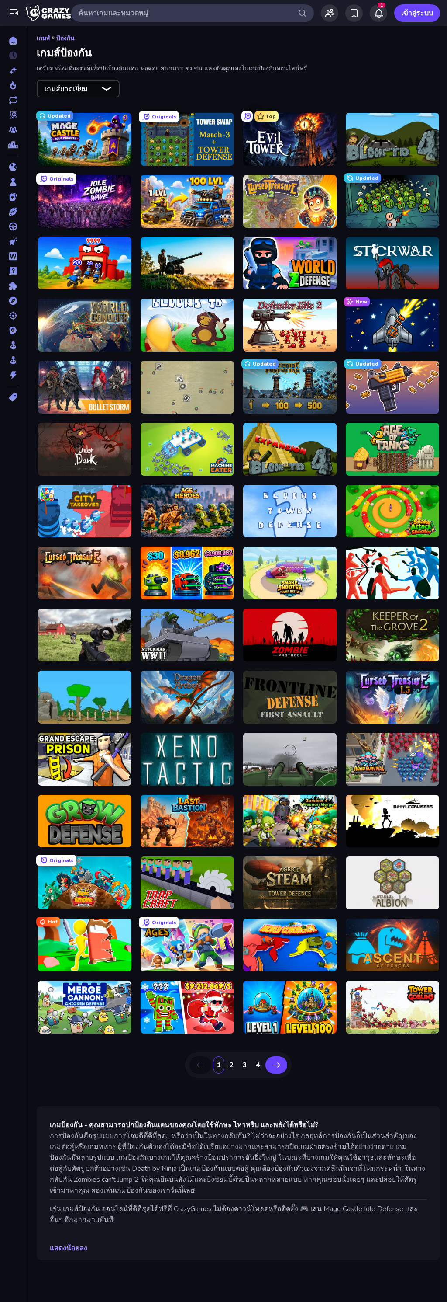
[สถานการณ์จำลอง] (13, 345)
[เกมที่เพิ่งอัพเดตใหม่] (13, 100)
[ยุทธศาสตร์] (13, 330)
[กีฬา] (13, 211)
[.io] (13, 167)
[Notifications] (378, 13)
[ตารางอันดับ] (13, 144)
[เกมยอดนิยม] (13, 85)
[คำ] (13, 256)
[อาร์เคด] (13, 360)
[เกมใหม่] (13, 70)
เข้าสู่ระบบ (417, 13)
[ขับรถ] (13, 226)
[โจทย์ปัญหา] (13, 271)
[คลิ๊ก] (13, 241)
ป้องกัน (65, 38)
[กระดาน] (13, 181)
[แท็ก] (13, 397)
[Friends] (329, 13)
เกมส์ (43, 38)
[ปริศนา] (13, 286)
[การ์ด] (13, 196)
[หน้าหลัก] (13, 40)
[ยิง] (13, 315)
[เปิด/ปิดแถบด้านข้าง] (13, 13)
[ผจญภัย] (13, 300)
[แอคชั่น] (13, 375)
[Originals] (13, 115)
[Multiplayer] (13, 129)
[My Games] (354, 13)
